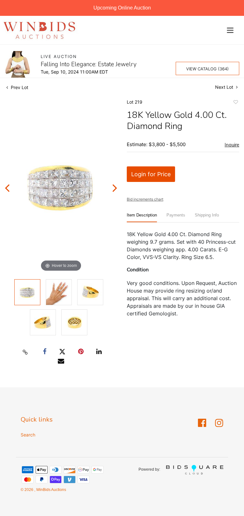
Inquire (232, 145)
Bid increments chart (145, 199)
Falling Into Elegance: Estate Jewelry (89, 64)
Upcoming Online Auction (122, 7)
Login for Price (151, 174)
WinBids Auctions (50, 489)
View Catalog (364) (207, 68)
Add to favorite (235, 103)
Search (28, 434)
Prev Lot (19, 87)
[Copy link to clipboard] (25, 352)
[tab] (142, 218)
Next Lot (224, 87)
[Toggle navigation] (230, 30)
